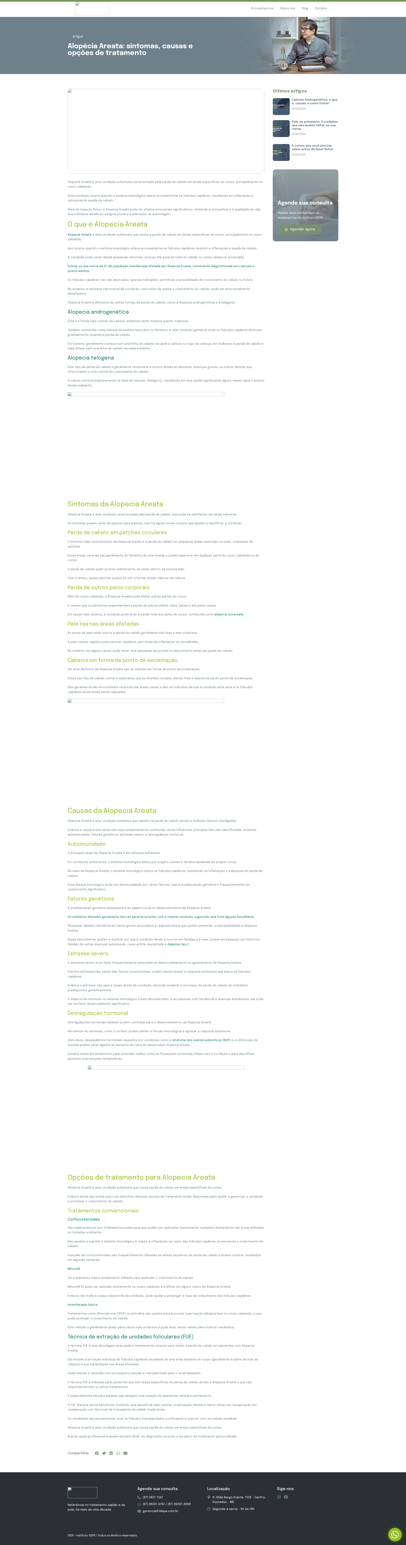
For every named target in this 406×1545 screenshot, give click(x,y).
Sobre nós (287, 8)
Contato (321, 8)
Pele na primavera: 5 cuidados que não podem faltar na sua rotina (315, 125)
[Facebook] (286, 1497)
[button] (96, 1453)
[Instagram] (279, 1497)
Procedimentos (262, 8)
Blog (305, 8)
